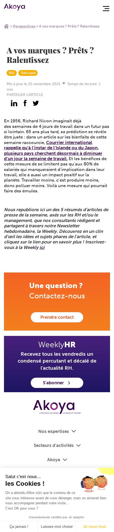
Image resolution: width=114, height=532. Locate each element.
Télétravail (28, 73)
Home (6, 26)
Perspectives (24, 26)
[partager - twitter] (36, 103)
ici (42, 247)
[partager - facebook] (25, 103)
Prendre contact (57, 317)
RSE (12, 73)
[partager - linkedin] (14, 103)
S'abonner (53, 382)
